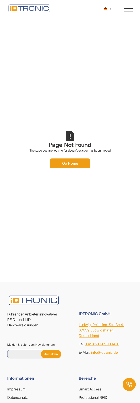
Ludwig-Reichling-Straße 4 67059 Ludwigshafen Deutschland (101, 330)
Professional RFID (93, 397)
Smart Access (90, 389)
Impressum (16, 389)
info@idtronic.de (104, 352)
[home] (29, 8)
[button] (108, 9)
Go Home (70, 163)
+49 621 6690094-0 (102, 344)
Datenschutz (17, 397)
